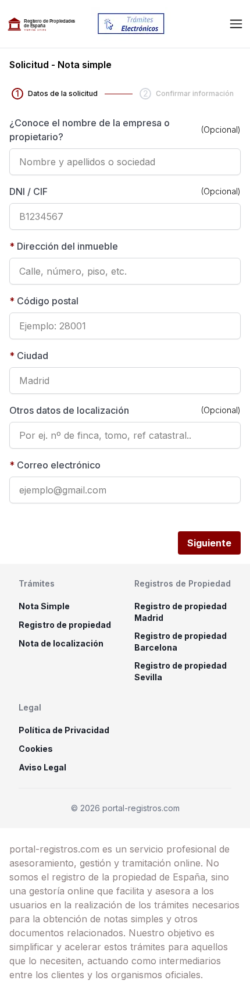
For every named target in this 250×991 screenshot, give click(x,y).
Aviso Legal (42, 767)
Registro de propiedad (65, 625)
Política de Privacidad (64, 730)
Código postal (43, 301)
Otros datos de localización (69, 410)
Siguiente (209, 543)
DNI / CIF (28, 191)
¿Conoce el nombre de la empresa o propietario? (89, 130)
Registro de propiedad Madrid (180, 612)
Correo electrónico (55, 465)
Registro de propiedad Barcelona (180, 641)
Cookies (36, 749)
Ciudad (28, 355)
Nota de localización (61, 643)
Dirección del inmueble (63, 246)
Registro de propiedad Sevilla (180, 671)
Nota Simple (44, 606)
